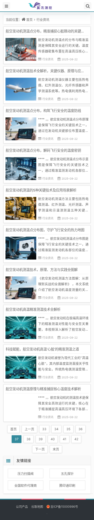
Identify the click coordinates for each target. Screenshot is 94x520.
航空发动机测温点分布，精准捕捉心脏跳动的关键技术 (47, 31)
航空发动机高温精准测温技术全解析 (33, 309)
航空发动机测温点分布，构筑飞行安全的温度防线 (43, 111)
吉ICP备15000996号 (64, 506)
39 (41, 439)
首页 (29, 19)
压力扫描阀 (26, 473)
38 (28, 439)
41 (64, 439)
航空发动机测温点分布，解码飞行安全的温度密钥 (43, 150)
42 (76, 439)
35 (68, 429)
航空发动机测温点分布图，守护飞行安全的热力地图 (45, 230)
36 (80, 429)
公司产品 (22, 506)
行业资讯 (43, 19)
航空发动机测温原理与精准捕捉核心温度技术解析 (43, 389)
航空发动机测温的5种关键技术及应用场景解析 (41, 190)
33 (44, 429)
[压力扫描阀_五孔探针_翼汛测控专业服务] (47, 5)
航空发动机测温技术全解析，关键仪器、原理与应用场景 (48, 71)
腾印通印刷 (67, 485)
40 (53, 439)
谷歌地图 (37, 506)
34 (56, 429)
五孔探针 (67, 473)
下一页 (40, 449)
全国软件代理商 (25, 485)
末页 (56, 449)
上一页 (29, 429)
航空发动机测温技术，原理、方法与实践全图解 (42, 270)
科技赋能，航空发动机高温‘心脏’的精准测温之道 (42, 349)
